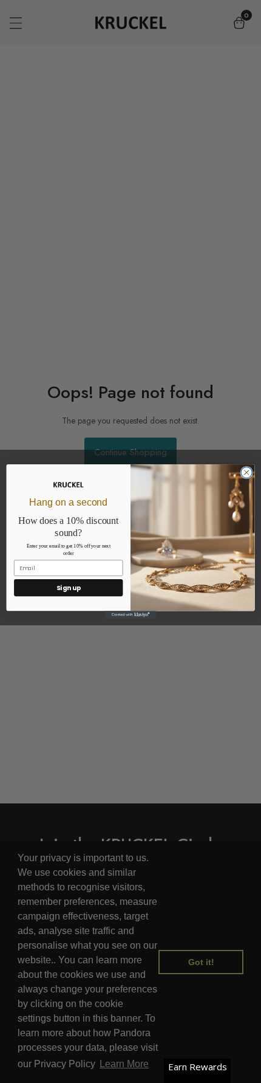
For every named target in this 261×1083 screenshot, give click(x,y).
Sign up (68, 588)
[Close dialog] (246, 472)
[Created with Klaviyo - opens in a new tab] (130, 615)
